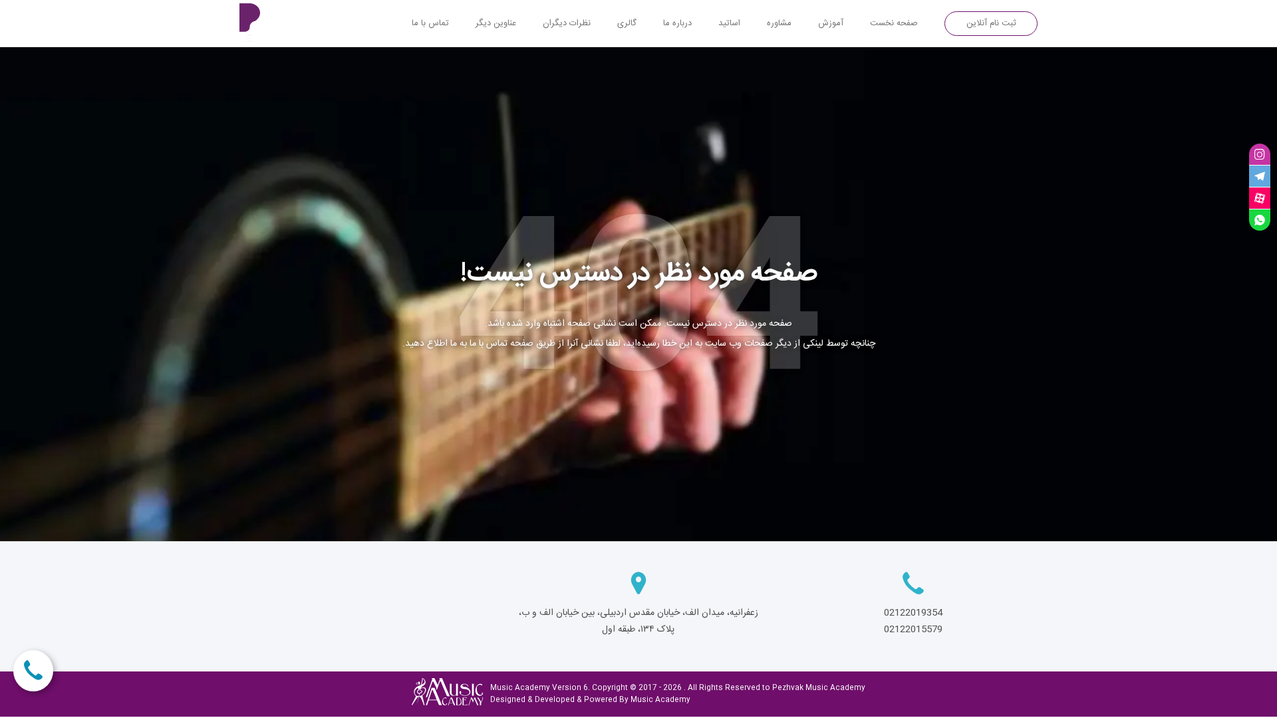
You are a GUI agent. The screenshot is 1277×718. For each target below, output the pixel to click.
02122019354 (913, 613)
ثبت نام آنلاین (991, 23)
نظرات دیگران (567, 23)
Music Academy (660, 700)
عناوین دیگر (496, 23)
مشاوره (779, 23)
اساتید (729, 23)
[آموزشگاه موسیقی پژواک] (256, 23)
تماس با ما (430, 23)
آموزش (830, 23)
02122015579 (913, 630)
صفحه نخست (894, 23)
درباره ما (677, 23)
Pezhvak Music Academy (818, 688)
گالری (627, 23)
